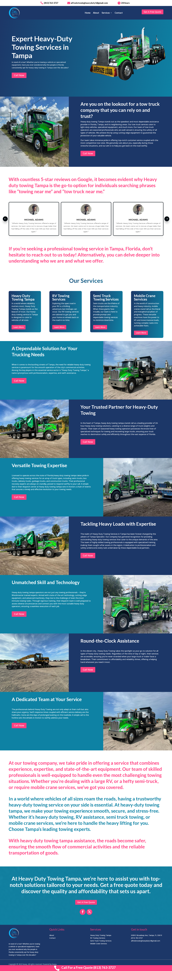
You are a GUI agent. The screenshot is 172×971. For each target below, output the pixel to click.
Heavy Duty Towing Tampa (100, 935)
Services (106, 12)
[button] (5, 218)
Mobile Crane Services (98, 943)
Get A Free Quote (152, 11)
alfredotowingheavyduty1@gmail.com (145, 941)
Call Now (19, 75)
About (96, 12)
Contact (119, 12)
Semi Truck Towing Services (101, 941)
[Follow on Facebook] (83, 912)
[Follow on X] (89, 912)
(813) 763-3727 (137, 938)
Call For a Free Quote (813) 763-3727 (88, 967)
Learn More (18, 327)
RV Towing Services (97, 938)
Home (87, 12)
